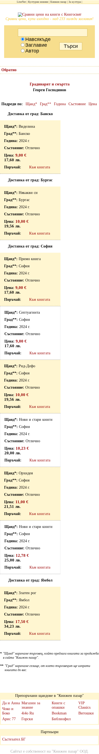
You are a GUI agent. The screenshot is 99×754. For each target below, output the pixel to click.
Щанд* (31, 104)
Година (60, 104)
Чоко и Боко (7, 711)
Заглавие (36, 45)
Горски (27, 719)
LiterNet (21, 1)
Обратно (8, 70)
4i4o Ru (27, 713)
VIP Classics (84, 705)
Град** (45, 104)
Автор (32, 51)
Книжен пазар (58, 1)
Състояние (77, 104)
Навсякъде (38, 39)
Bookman (59, 713)
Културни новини (38, 1)
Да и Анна (11, 703)
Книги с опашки (58, 705)
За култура (74, 1)
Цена (93, 104)
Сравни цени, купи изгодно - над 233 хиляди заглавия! (50, 19)
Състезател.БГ (14, 739)
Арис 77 (9, 719)
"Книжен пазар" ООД (70, 751)
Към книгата (39, 167)
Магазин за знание (30, 705)
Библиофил (61, 719)
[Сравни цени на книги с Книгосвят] (49, 14)
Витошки (86, 713)
